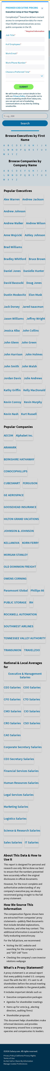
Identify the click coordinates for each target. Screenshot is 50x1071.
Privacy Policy (19, 96)
